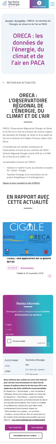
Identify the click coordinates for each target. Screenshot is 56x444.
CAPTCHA (9, 334)
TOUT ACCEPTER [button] (15, 427)
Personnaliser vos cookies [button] (25, 435)
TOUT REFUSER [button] (37, 427)
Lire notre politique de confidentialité (28, 419)
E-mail (9, 324)
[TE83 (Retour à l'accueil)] (15, 4)
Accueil (9, 20)
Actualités (20, 20)
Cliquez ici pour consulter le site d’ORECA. (21, 183)
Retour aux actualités (21, 83)
